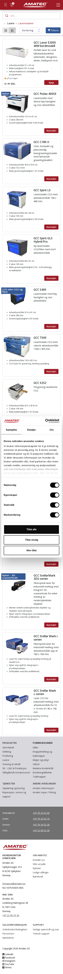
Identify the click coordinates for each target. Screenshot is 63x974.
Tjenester (8, 783)
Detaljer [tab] (31, 429)
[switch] (54, 495)
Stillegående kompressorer (16, 772)
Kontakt (51, 130)
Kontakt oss (39, 859)
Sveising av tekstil (11, 764)
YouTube (9, 964)
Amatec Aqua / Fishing (44, 792)
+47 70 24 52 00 (41, 812)
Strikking (6, 751)
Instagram (9, 960)
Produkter (9, 742)
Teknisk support (41, 933)
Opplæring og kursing (13, 788)
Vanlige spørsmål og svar (46, 929)
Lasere (10, 23)
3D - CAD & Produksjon (14, 768)
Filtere (54, 30)
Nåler (35, 747)
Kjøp (51, 82)
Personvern (8, 933)
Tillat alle (31, 529)
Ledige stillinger (41, 872)
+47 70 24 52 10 (41, 818)
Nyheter (37, 868)
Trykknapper (39, 776)
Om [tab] (52, 429)
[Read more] (31, 63)
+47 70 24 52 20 (41, 824)
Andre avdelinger (44, 783)
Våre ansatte (39, 864)
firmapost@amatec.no (13, 883)
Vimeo (8, 967)
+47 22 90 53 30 (41, 830)
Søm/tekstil (8, 747)
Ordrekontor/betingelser (14, 929)
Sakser (36, 764)
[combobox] (31, 15)
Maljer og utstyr (41, 759)
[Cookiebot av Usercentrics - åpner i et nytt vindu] (45, 421)
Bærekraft (38, 876)
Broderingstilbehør (42, 772)
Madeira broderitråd (43, 768)
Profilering (7, 755)
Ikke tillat (31, 550)
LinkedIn (8, 954)
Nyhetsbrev (8, 937)
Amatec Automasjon (43, 788)
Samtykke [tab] (11, 429)
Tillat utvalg (31, 539)
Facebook (9, 957)
